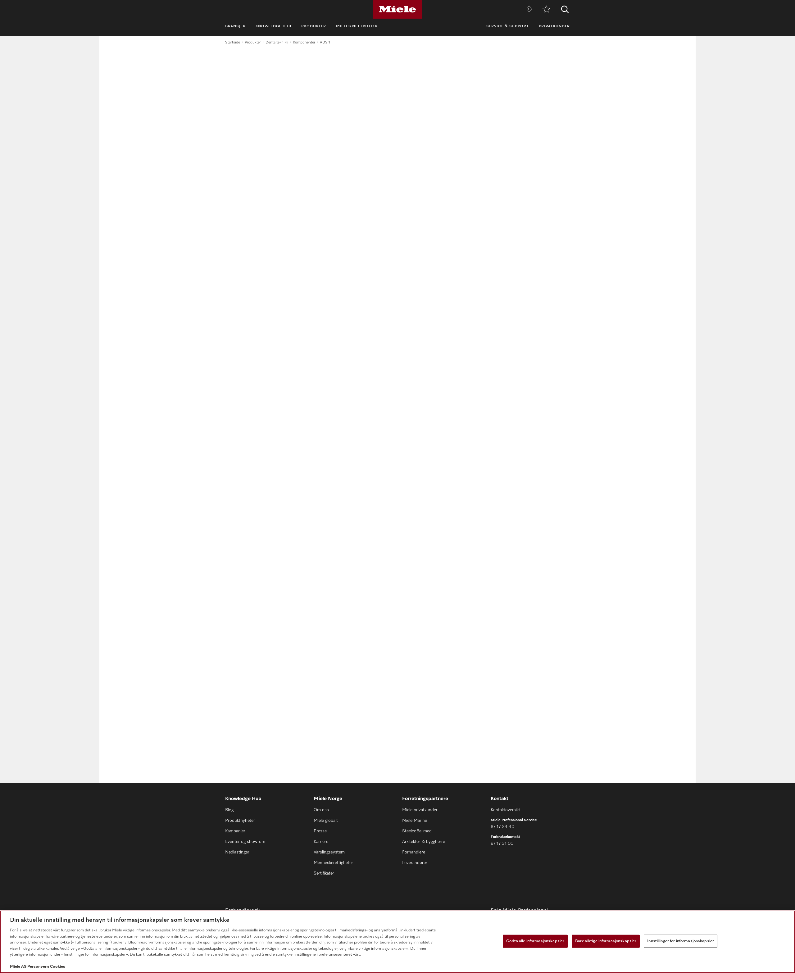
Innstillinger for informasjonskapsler (680, 941)
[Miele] (397, 9)
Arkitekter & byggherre (423, 841)
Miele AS (18, 967)
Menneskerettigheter (333, 863)
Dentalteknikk (277, 42)
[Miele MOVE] (529, 9)
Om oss (321, 810)
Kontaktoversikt (505, 810)
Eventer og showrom (245, 841)
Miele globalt (326, 820)
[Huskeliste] (546, 9)
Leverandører (414, 863)
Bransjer (235, 26)
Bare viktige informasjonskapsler (605, 941)
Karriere (321, 841)
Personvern (38, 967)
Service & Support (507, 26)
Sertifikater (324, 873)
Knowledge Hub (273, 26)
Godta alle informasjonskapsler (535, 941)
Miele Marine (414, 820)
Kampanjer (235, 831)
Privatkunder (554, 26)
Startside (232, 42)
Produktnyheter (240, 820)
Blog (229, 810)
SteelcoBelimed (417, 831)
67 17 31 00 (502, 843)
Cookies (57, 967)
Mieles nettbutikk (357, 26)
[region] (397, 941)
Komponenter (304, 42)
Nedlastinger (237, 852)
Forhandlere (413, 852)
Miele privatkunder (420, 810)
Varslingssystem (329, 852)
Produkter (313, 26)
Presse (320, 831)
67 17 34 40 (502, 827)
